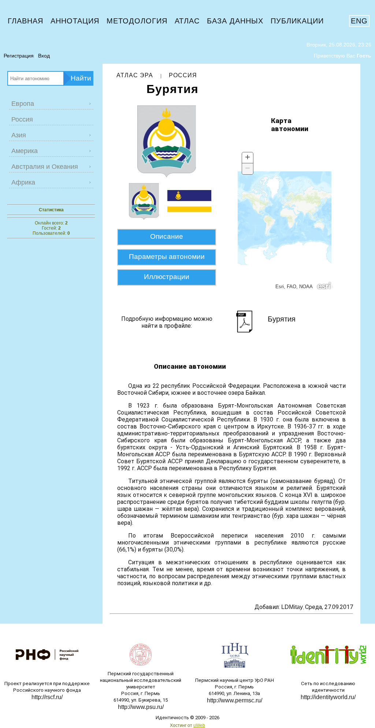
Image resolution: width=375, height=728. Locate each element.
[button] (247, 157)
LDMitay (292, 607)
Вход (44, 56)
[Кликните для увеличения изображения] (166, 141)
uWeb (199, 725)
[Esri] (324, 285)
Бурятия (282, 319)
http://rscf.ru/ (47, 697)
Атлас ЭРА (134, 75)
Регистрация (19, 56)
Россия (183, 75)
